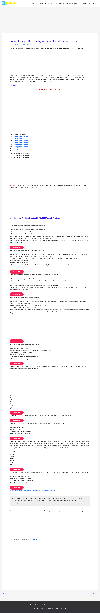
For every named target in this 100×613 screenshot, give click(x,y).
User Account (86, 3)
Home (33, 3)
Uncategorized (26, 44)
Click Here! (34, 539)
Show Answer (16, 247)
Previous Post (6, 594)
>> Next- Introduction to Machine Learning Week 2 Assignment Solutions (32, 490)
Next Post (94, 594)
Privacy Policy (43, 605)
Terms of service (53, 605)
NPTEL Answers (59, 3)
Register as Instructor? (73, 3)
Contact (95, 3)
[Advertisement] (50, 22)
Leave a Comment (15, 44)
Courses (40, 3)
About (36, 605)
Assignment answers (21, 140)
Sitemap (67, 605)
